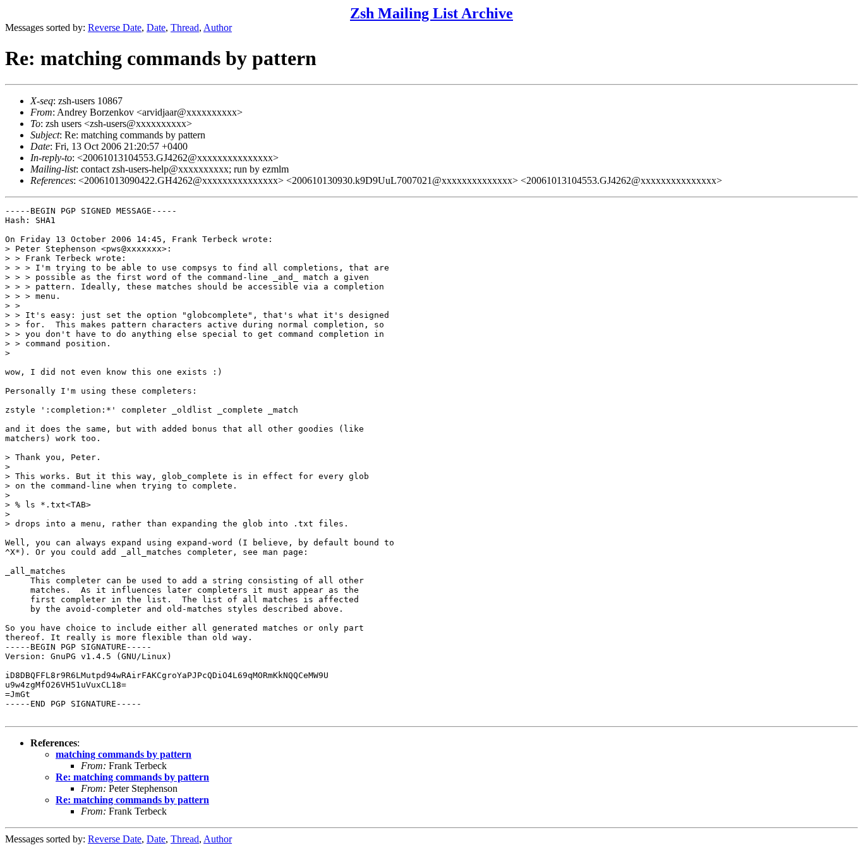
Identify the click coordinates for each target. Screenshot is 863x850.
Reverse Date (115, 27)
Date (156, 27)
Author (217, 27)
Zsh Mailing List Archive (431, 13)
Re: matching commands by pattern (132, 777)
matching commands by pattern (123, 754)
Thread (185, 27)
